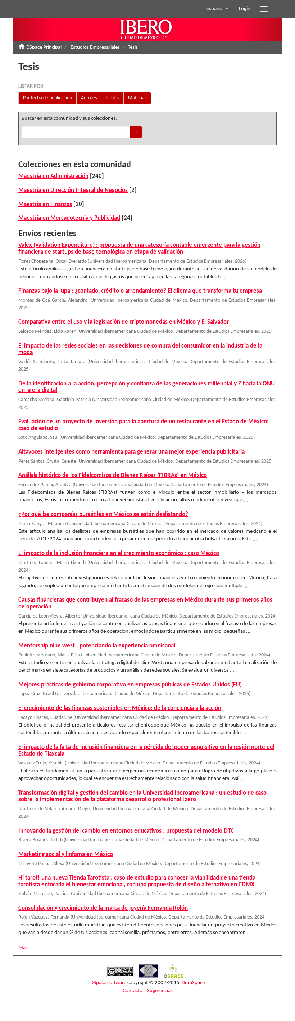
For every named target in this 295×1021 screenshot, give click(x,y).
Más (23, 948)
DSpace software (108, 983)
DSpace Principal (44, 47)
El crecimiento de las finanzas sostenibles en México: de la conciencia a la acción (119, 708)
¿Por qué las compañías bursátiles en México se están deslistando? (103, 514)
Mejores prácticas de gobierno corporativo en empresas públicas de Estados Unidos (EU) (130, 685)
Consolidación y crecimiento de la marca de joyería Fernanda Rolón (103, 908)
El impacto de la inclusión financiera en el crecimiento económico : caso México (118, 553)
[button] (217, 9)
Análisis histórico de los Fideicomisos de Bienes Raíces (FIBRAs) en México (112, 475)
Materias (137, 98)
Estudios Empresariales (95, 47)
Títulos (112, 98)
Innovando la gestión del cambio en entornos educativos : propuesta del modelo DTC (126, 831)
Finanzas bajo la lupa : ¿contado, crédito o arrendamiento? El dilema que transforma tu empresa (140, 291)
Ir (135, 132)
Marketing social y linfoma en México (65, 854)
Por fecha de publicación (47, 98)
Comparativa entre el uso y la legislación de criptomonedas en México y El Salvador (123, 322)
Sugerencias (160, 991)
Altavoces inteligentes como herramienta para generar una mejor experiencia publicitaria (131, 452)
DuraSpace (193, 983)
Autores (89, 98)
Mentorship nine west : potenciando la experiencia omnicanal (96, 646)
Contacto (132, 991)
